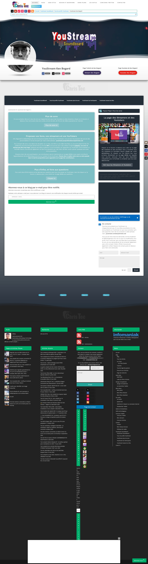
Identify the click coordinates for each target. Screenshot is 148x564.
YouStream (36, 6)
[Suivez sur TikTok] (19, 11)
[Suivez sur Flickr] (88, 399)
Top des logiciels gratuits (123, 368)
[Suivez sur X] (12, 11)
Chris (14, 334)
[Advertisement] (74, 551)
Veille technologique (121, 411)
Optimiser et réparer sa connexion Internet (128, 404)
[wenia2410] (84, 448)
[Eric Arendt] (84, 444)
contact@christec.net (91, 360)
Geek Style (52, 2)
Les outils (93, 2)
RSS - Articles (85, 337)
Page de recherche (122, 373)
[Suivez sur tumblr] (78, 396)
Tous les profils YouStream (61, 11)
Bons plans (82, 2)
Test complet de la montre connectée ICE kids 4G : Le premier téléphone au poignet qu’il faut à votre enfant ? (20, 360)
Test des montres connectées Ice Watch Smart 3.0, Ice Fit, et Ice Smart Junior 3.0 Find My (20, 403)
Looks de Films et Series (123, 379)
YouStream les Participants (89, 100)
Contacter (121, 2)
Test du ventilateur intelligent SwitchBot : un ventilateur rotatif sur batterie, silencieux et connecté (52, 427)
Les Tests (119, 361)
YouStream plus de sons (73, 100)
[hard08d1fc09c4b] (84, 437)
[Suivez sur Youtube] (15, 11)
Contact (118, 422)
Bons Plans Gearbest (122, 395)
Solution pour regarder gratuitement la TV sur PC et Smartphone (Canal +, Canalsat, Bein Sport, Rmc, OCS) (20, 371)
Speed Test (120, 401)
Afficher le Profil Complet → (11, 341)
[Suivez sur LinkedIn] (78, 402)
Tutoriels (119, 365)
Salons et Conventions (121, 409)
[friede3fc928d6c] (84, 441)
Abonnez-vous (50, 202)
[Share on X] (146, 146)
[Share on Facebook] (146, 150)
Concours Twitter (107, 2)
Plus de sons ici (51, 125)
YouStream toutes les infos (107, 100)
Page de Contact (90, 407)
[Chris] (84, 451)
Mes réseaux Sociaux (122, 427)
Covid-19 (118, 445)
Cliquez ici (51, 178)
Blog (43, 2)
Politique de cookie (122, 429)
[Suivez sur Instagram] (22, 11)
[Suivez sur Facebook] (25, 11)
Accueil (35, 2)
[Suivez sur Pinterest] (29, 11)
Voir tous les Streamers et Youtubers (117, 165)
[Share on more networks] (146, 158)
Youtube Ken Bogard (127, 73)
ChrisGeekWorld (82, 358)
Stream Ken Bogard (92, 73)
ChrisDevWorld (94, 358)
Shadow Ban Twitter (122, 406)
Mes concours (120, 418)
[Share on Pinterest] (146, 154)
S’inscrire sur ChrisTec (122, 370)
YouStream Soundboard (46, 11)
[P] (84, 466)
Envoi (136, 270)
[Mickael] (84, 459)
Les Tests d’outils (122, 363)
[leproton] (84, 455)
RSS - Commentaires (86, 344)
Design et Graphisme (67, 2)
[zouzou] (84, 462)
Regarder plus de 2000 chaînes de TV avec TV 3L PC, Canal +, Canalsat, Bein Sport (19, 354)
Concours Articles (121, 420)
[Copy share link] (146, 142)
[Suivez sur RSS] (32, 11)
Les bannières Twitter (122, 386)
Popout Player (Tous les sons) (112, 111)
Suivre (47, 73)
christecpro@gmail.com (94, 364)
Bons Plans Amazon (122, 392)
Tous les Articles (121, 359)
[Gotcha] (84, 433)
